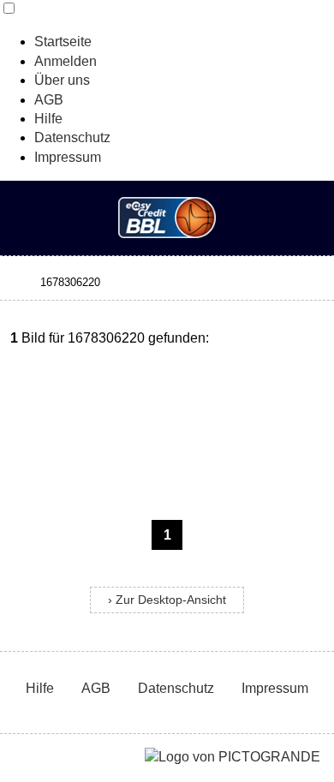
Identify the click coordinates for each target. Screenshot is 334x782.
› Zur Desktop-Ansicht (167, 600)
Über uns (62, 80)
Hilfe (48, 118)
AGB (48, 100)
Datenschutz (72, 137)
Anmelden (65, 61)
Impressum (67, 157)
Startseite (63, 41)
